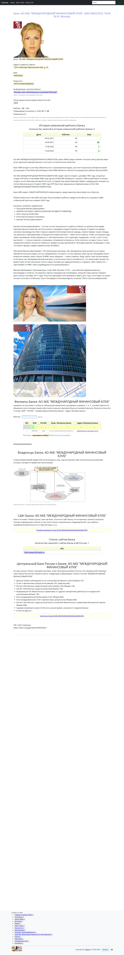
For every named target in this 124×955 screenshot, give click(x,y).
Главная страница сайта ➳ (24, 915)
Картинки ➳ (19, 939)
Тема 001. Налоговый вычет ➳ (25, 932)
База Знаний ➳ (20, 930)
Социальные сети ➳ (22, 941)
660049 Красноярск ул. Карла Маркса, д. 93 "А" (87, 430)
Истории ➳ (19, 921)
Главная (4, 2)
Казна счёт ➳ (19, 928)
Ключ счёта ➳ (20, 926)
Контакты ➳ (19, 943)
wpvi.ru (87, 950)
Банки (12, 3)
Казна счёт (29, 3)
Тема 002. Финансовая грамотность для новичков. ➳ (33, 934)
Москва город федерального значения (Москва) (35, 92)
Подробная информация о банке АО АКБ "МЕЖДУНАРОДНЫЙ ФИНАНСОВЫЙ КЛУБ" (62, 530)
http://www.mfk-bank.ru (34, 552)
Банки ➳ (18, 923)
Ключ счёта (20, 3)
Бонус (105, 950)
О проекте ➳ (19, 917)
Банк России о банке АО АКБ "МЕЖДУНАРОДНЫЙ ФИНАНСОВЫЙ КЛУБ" (62, 616)
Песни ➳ (18, 937)
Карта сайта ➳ (20, 919)
